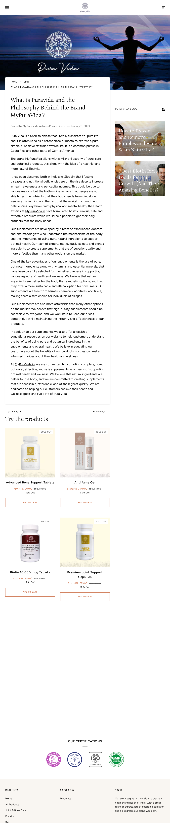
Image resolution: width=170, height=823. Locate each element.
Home (14, 82)
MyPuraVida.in (25, 364)
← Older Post (13, 412)
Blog (27, 82)
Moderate (65, 798)
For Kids (9, 816)
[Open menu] (10, 7)
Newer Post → (101, 412)
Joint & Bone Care (15, 810)
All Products (12, 804)
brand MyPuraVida (29, 159)
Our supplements (22, 229)
